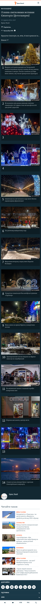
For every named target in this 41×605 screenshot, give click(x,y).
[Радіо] (5, 602)
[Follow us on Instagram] (20, 587)
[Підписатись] (34, 587)
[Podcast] (29, 587)
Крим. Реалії (5, 23)
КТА (20, 602)
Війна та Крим (21, 512)
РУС (28, 602)
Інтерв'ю (19, 535)
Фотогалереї (6, 9)
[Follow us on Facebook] (3, 587)
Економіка (20, 548)
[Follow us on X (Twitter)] (7, 587)
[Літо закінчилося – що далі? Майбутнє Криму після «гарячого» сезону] (8, 561)
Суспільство (20, 523)
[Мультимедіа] (13, 602)
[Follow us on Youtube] (12, 587)
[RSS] (25, 587)
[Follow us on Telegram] (16, 587)
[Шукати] (36, 602)
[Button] (6, 27)
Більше (4, 40)
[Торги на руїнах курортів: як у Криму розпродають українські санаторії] (8, 550)
